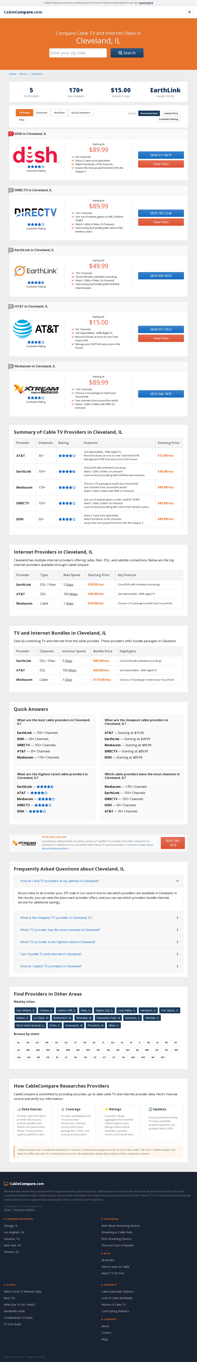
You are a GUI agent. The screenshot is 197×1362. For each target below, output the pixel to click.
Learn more (146, 2)
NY (157, 1050)
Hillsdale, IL (152, 1018)
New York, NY (12, 1245)
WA (133, 1057)
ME (28, 1050)
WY (162, 1057)
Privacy (8, 1209)
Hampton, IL (148, 1010)
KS (166, 1042)
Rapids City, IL (104, 1010)
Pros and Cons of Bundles (118, 1245)
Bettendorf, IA (62, 1018)
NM (147, 1050)
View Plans (161, 164)
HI (122, 1042)
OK (28, 1057)
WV (143, 1057)
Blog (104, 1339)
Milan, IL (114, 1025)
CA (56, 1042)
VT (114, 1057)
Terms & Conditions (24, 1209)
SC (66, 1057)
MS (78, 1050)
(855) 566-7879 (161, 394)
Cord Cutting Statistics (115, 1311)
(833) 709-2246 (161, 213)
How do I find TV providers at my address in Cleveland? (59, 881)
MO (88, 1050)
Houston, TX (11, 1239)
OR (38, 1057)
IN (148, 1042)
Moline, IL (22, 1018)
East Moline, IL (25, 1010)
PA (48, 1057)
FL (103, 1042)
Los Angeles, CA (14, 1232)
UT (104, 1057)
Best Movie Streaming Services (121, 1225)
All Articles (108, 1260)
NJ (137, 1050)
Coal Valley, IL (126, 1010)
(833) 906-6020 (161, 276)
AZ (37, 1042)
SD (75, 1057)
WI (153, 1057)
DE (84, 1042)
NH (127, 1050)
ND (176, 1050)
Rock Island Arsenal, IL (30, 1025)
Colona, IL (46, 1010)
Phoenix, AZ (11, 1252)
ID (131, 1042)
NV (117, 1050)
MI (58, 1050)
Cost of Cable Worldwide (117, 1298)
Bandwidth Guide (14, 1311)
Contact (106, 1332)
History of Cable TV (114, 1304)
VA (123, 1057)
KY (175, 1042)
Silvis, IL (86, 1010)
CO (66, 1042)
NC (166, 1050)
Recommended (149, 113)
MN (68, 1050)
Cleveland (37, 74)
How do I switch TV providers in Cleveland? (51, 966)
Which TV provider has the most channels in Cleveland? (60, 930)
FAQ (21, 119)
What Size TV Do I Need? (19, 1304)
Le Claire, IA (41, 1018)
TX (94, 1057)
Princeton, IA (96, 1025)
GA (112, 1042)
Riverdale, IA (84, 1018)
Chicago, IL (11, 1225)
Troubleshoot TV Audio (18, 1317)
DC (94, 1042)
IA (157, 1042)
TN (85, 1057)
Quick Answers (80, 112)
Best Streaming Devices (116, 1239)
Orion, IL (54, 1025)
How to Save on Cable (115, 1266)
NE (108, 1050)
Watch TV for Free (113, 1273)
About (105, 1326)
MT (98, 1050)
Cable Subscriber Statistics (118, 1291)
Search (129, 52)
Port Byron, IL (170, 1010)
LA (18, 1050)
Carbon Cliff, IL (67, 1010)
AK (27, 1042)
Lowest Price (171, 113)
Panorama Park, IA (108, 1018)
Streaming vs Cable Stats (117, 1232)
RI (57, 1057)
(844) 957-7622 (161, 329)
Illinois (23, 74)
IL (140, 1042)
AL (18, 1042)
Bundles (59, 112)
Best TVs (9, 1298)
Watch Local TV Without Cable (23, 1291)
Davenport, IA (74, 1025)
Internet (42, 112)
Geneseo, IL (132, 1018)
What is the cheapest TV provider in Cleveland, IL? (56, 918)
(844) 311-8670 (161, 155)
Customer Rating (168, 119)
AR (46, 1042)
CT (75, 1042)
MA (48, 1050)
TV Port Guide (12, 1324)
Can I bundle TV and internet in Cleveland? (50, 954)
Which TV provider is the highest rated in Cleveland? (57, 942)
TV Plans (24, 112)
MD (38, 1050)
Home (12, 74)
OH (19, 1057)
